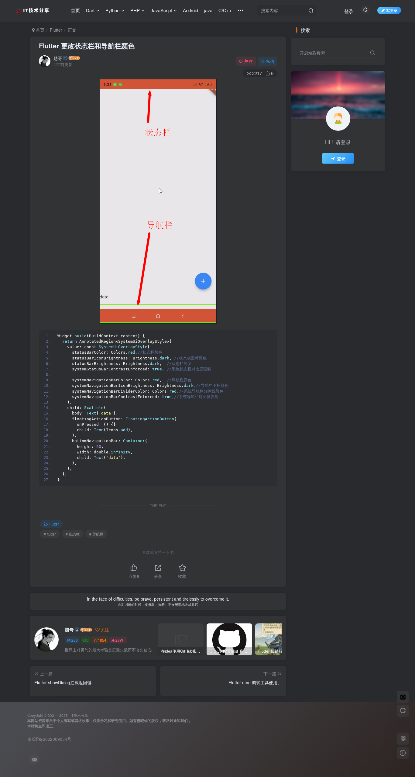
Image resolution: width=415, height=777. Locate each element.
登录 (348, 11)
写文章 (391, 10)
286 (74, 640)
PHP (135, 10)
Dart (90, 10)
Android (190, 10)
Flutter (56, 30)
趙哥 (57, 58)
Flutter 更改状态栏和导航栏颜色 (87, 45)
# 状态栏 (73, 533)
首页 (75, 10)
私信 (270, 61)
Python (112, 10)
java (208, 10)
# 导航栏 (96, 533)
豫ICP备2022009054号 (49, 739)
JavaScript (161, 10)
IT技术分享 (79, 715)
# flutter (50, 533)
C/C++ (225, 10)
